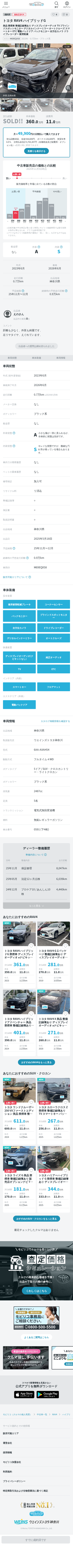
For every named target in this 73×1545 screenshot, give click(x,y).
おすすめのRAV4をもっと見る (36, 1062)
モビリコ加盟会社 (12, 1461)
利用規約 (7, 1471)
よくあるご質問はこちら (36, 1337)
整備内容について (35, 854)
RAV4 (54, 1414)
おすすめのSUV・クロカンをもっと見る (36, 1218)
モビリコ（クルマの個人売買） (17, 1414)
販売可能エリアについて (15, 576)
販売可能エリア (11, 1433)
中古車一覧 (42, 1414)
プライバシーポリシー (14, 1481)
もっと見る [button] (35, 905)
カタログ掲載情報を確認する (55, 721)
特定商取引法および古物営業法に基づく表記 (25, 1490)
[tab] (12, 358)
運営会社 (7, 1442)
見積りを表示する (36, 150)
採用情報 (7, 1452)
